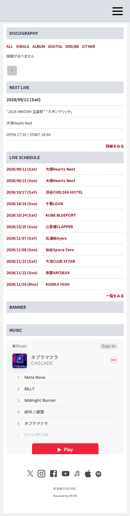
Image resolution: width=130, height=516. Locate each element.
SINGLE (22, 46)
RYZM (73, 496)
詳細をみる (115, 145)
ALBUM (38, 46)
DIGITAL (55, 46)
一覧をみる (115, 295)
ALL (9, 46)
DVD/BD (72, 46)
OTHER (88, 46)
